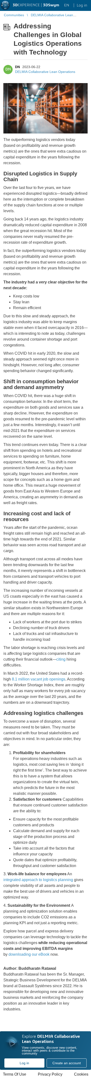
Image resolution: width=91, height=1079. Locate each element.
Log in (24, 1063)
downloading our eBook (29, 954)
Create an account (66, 1063)
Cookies (81, 1074)
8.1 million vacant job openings (38, 679)
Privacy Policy (50, 1074)
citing (61, 659)
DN (17, 67)
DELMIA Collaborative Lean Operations (45, 72)
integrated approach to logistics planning (38, 880)
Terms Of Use (14, 1074)
